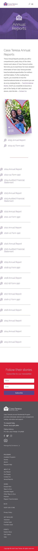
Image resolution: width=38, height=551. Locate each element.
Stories (6, 459)
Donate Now (7, 486)
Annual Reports (8, 479)
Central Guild (8, 522)
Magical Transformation (11, 499)
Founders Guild (8, 524)
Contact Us (23, 91)
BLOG (5, 504)
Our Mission (7, 472)
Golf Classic (7, 534)
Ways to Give (8, 489)
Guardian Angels (9, 491)
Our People (7, 474)
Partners (6, 496)
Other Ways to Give (10, 494)
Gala (5, 537)
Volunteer (7, 519)
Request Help (8, 464)
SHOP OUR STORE (9, 507)
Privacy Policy (8, 512)
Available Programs (9, 457)
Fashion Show (8, 532)
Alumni (6, 462)
